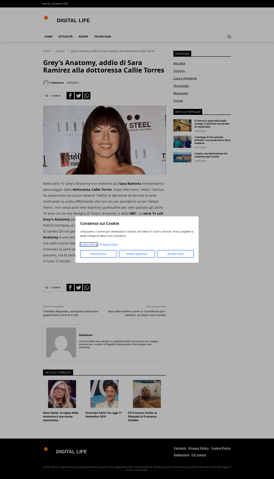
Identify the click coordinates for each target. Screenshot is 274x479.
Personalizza (98, 254)
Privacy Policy (108, 244)
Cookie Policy (88, 244)
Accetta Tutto (175, 254)
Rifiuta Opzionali (137, 254)
